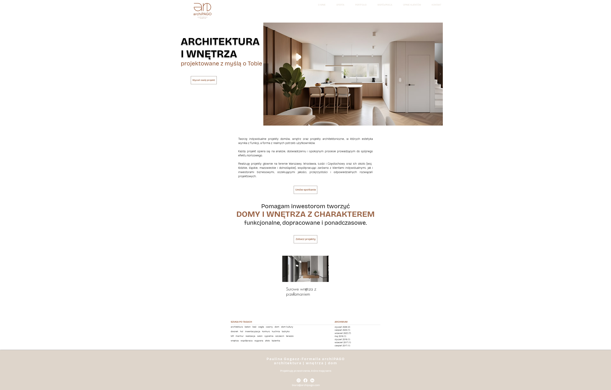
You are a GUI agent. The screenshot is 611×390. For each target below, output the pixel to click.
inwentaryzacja (252, 331)
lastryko (286, 331)
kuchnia (276, 331)
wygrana (258, 340)
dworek (234, 331)
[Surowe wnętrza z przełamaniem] (305, 269)
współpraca (247, 340)
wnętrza (235, 340)
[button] (353, 74)
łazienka (276, 340)
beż (254, 326)
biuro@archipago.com (306, 385)
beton (248, 326)
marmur (240, 336)
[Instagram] (299, 380)
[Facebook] (305, 380)
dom (277, 326)
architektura (237, 326)
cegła (261, 326)
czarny (269, 326)
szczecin (279, 336)
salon (260, 336)
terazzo (290, 336)
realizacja (250, 336)
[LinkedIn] (312, 380)
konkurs (266, 331)
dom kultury (287, 326)
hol (241, 331)
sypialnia (268, 336)
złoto (267, 340)
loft (232, 336)
